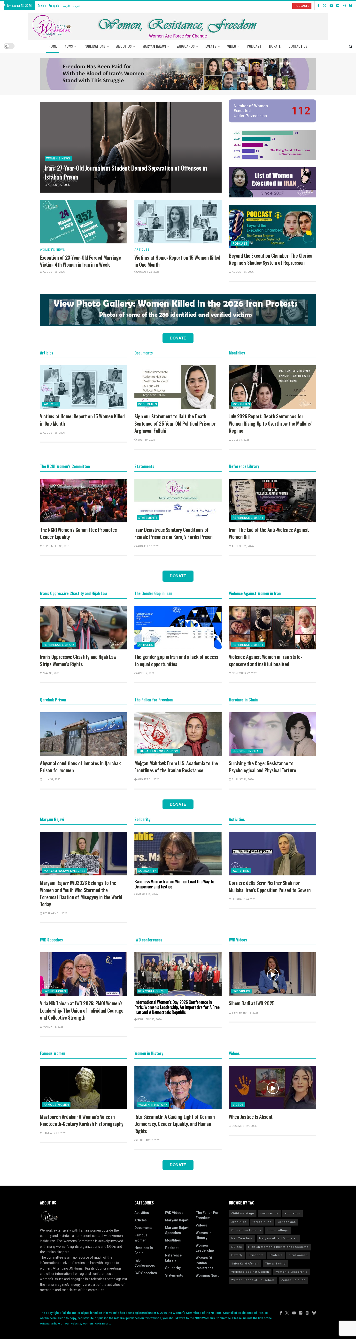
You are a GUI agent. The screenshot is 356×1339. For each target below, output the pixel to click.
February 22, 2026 (149, 1019)
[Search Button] (350, 46)
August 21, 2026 (242, 272)
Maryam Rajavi (177, 1220)
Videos (238, 1105)
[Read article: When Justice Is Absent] (272, 1087)
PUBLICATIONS (95, 46)
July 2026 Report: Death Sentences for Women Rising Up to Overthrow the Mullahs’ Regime (270, 423)
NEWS (69, 46)
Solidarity (147, 871)
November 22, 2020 (244, 673)
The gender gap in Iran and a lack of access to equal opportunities (176, 660)
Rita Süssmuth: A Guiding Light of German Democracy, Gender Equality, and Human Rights (174, 1124)
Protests (276, 1255)
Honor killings (278, 1230)
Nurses (236, 1247)
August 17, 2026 (148, 546)
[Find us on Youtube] (331, 5)
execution (238, 1222)
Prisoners (256, 1255)
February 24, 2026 (243, 899)
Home (52, 46)
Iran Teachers (242, 1238)
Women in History (152, 1105)
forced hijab (262, 1222)
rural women (298, 1255)
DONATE (275, 46)
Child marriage (242, 1213)
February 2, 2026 (148, 1140)
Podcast (240, 243)
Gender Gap (287, 1222)
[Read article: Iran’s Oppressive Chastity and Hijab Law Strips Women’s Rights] (83, 627)
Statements (148, 518)
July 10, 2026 (146, 440)
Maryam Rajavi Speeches (65, 871)
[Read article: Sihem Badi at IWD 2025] (272, 974)
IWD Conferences (152, 991)
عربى (76, 5)
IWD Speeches (55, 991)
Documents (147, 404)
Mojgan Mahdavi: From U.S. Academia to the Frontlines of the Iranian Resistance (176, 767)
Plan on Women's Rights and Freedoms (278, 1247)
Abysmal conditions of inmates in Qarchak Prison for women (80, 767)
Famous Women (56, 1105)
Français (54, 5)
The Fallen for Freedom (158, 751)
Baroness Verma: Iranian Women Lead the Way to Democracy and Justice (174, 884)
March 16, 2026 (52, 1027)
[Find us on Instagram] (344, 5)
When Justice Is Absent (251, 1116)
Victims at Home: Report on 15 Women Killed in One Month (177, 261)
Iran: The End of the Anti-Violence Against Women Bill (269, 533)
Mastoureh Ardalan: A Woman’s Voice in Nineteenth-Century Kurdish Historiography (82, 1120)
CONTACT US (298, 46)
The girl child (275, 1264)
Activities (241, 871)
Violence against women (250, 1272)
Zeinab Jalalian (293, 1280)
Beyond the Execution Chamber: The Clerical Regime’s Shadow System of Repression (271, 259)
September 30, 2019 (55, 546)
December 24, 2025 (243, 1126)
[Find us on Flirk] (337, 5)
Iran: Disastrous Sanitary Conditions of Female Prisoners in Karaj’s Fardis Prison (173, 533)
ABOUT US (124, 46)
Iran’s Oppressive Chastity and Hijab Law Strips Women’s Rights (78, 660)
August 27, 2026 (58, 185)
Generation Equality (246, 1230)
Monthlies (241, 404)
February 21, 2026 (54, 913)
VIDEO (231, 46)
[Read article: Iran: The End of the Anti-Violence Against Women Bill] (272, 500)
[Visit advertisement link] (178, 74)
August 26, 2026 (53, 272)
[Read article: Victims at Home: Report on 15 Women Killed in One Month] (178, 221)
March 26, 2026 (147, 894)
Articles (141, 249)
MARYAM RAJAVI (154, 46)
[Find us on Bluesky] (350, 5)
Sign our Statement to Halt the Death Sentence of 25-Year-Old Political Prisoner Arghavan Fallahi (175, 423)
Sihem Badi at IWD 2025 (252, 1003)
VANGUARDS (186, 46)
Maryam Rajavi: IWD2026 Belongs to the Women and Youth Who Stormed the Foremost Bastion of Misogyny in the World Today (81, 893)
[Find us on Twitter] (324, 5)
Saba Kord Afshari (245, 1264)
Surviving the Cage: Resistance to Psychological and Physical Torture (262, 767)
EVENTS (211, 46)
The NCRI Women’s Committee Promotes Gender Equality (78, 533)
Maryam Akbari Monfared (278, 1238)
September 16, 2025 (244, 1013)
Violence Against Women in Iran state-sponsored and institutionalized (265, 660)
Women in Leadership (205, 1248)
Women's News (58, 158)
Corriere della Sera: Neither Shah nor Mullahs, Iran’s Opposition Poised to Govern (270, 886)
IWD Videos (241, 991)
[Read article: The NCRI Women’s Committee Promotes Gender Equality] (83, 500)
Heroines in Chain (247, 751)
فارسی (66, 5)
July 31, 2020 (51, 779)
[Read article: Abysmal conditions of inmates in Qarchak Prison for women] (83, 734)
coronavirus (269, 1213)
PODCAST (254, 46)
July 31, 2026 (240, 440)
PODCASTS (302, 6)
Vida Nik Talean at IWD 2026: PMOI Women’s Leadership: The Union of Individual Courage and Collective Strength (82, 1010)
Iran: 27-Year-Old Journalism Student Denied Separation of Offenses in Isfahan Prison (126, 172)
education (292, 1213)
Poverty (236, 1255)
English (42, 5)
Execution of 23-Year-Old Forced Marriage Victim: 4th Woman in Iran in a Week (80, 261)
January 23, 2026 (54, 1133)
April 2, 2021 (145, 673)
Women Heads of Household (253, 1280)
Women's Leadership (291, 1272)
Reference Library (248, 518)
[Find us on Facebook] (318, 5)
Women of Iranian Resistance (204, 1263)
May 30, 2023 (50, 673)
